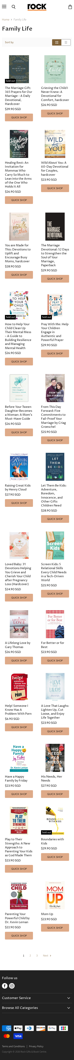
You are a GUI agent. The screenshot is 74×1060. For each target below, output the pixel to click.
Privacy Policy (36, 1046)
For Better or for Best (52, 645)
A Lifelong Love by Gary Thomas (17, 645)
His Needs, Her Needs (51, 779)
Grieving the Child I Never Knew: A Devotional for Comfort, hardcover (55, 94)
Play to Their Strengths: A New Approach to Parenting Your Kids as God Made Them (18, 847)
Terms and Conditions (13, 1046)
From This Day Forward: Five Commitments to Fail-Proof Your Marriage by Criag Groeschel (53, 417)
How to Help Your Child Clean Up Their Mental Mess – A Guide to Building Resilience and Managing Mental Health (18, 336)
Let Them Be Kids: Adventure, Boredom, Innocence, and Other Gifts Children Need (54, 496)
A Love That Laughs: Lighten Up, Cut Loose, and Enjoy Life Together (55, 712)
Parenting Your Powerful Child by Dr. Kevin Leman (17, 918)
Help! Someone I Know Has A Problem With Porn (18, 710)
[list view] (66, 42)
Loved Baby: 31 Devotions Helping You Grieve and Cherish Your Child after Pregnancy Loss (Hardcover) (18, 574)
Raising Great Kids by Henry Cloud (18, 488)
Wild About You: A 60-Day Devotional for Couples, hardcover (54, 169)
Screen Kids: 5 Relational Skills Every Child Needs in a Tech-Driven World (54, 572)
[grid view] (56, 42)
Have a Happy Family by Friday (16, 779)
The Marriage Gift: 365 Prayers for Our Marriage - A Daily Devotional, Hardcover (18, 96)
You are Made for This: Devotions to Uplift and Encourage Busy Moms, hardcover (18, 253)
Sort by (9, 42)
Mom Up (47, 914)
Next (46, 956)
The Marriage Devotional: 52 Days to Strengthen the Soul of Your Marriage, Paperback (55, 255)
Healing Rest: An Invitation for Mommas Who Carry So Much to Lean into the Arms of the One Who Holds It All (18, 175)
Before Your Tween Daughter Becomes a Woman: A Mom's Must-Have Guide (18, 413)
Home (5, 19)
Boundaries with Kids (52, 841)
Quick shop (19, 117)
